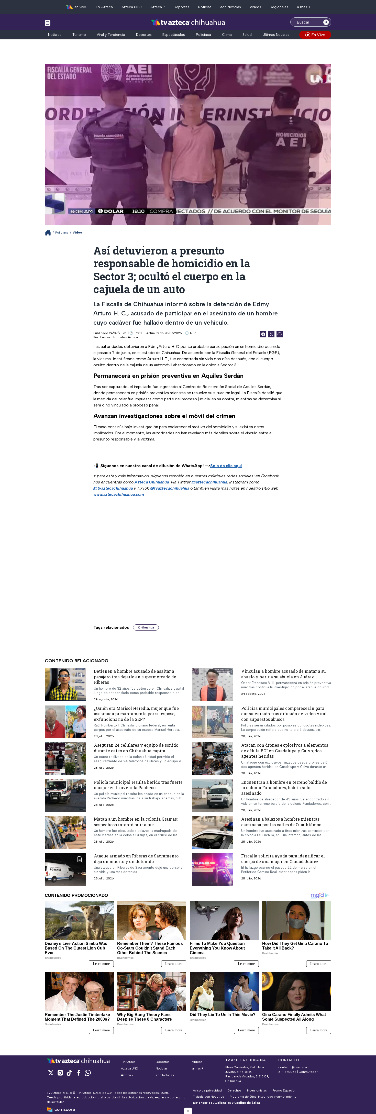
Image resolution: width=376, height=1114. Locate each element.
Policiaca (203, 34)
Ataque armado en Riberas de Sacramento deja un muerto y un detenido (136, 858)
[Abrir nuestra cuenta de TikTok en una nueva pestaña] (69, 1072)
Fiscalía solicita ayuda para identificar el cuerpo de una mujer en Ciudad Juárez (283, 858)
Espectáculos (173, 34)
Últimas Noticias (276, 34)
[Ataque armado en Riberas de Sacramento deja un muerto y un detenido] (65, 869)
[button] (188, 1111)
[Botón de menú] (47, 23)
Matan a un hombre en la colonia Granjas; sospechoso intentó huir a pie (136, 821)
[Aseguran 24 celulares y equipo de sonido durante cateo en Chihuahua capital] (65, 758)
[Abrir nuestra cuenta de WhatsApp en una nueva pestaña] (88, 1072)
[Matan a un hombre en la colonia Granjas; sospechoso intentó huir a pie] (65, 832)
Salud (247, 34)
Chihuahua (146, 627)
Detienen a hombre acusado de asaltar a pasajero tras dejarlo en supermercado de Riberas (135, 676)
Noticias (205, 7)
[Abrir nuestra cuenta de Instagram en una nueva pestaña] (60, 1072)
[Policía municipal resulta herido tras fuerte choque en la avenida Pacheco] (65, 795)
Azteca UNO (131, 7)
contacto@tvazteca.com (296, 1067)
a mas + (304, 7)
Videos (255, 7)
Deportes (181, 7)
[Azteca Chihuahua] (188, 22)
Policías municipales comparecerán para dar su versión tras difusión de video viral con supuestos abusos (284, 713)
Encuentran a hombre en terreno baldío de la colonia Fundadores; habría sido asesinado (284, 787)
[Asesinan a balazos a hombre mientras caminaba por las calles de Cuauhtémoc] (212, 832)
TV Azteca (104, 7)
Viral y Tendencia (111, 34)
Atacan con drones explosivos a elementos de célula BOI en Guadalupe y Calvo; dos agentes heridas (284, 750)
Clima (227, 34)
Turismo (79, 34)
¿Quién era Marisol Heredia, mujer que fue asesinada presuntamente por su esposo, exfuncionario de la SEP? (136, 713)
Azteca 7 (157, 7)
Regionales (279, 7)
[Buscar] (326, 22)
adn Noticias (230, 7)
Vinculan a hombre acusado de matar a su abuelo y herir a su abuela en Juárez (283, 673)
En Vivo (318, 34)
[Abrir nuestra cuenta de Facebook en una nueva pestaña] (78, 1072)
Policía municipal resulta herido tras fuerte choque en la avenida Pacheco (138, 784)
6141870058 (287, 1072)
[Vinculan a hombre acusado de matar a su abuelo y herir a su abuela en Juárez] (212, 684)
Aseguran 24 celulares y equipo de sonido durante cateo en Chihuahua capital (136, 747)
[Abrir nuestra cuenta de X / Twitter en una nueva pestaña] (51, 1072)
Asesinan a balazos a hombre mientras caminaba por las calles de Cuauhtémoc (281, 821)
